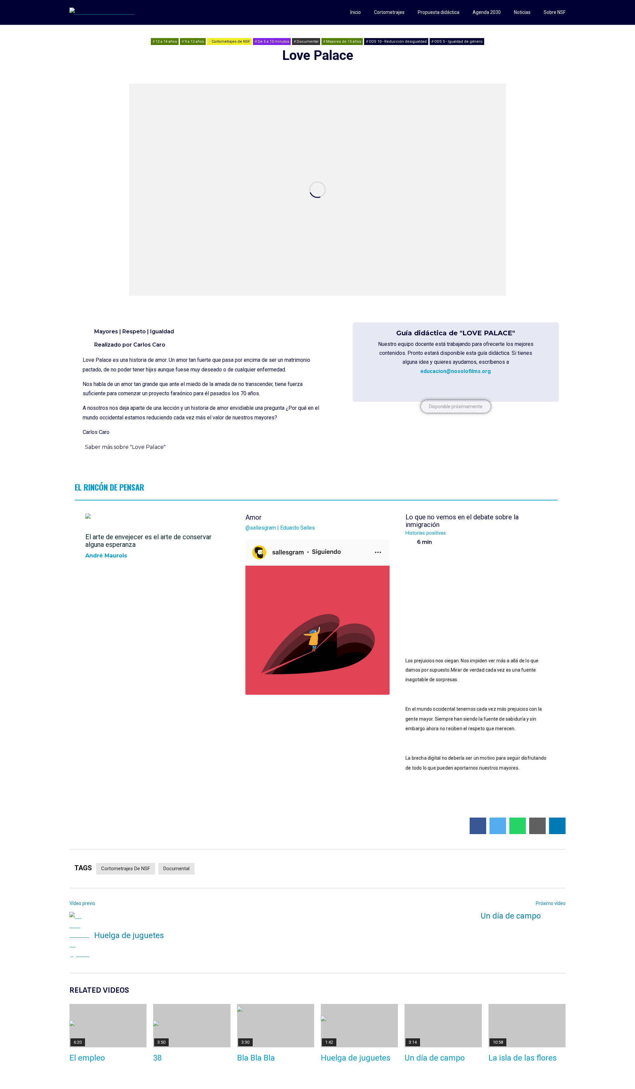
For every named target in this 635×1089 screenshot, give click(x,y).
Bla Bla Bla (256, 1058)
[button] (456, 406)
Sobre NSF (555, 12)
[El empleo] (108, 1025)
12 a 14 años (166, 41)
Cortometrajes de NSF (231, 41)
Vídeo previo (82, 903)
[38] (191, 1025)
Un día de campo (511, 916)
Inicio (355, 12)
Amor (280, 522)
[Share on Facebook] (478, 826)
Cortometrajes (389, 12)
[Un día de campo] (443, 1025)
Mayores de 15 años (343, 41)
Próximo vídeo (551, 903)
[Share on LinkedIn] (557, 826)
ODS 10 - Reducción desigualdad (398, 41)
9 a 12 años (194, 41)
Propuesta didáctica (438, 12)
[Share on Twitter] (497, 826)
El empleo (87, 1058)
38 (157, 1058)
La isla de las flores (522, 1058)
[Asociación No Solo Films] (101, 12)
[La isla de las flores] (527, 1025)
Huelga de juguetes (129, 935)
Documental (307, 41)
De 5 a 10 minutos (273, 41)
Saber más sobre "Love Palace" (125, 447)
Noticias (522, 12)
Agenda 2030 (487, 12)
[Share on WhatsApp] (517, 826)
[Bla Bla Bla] (275, 1025)
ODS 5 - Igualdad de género (458, 41)
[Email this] (537, 826)
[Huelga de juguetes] (79, 936)
